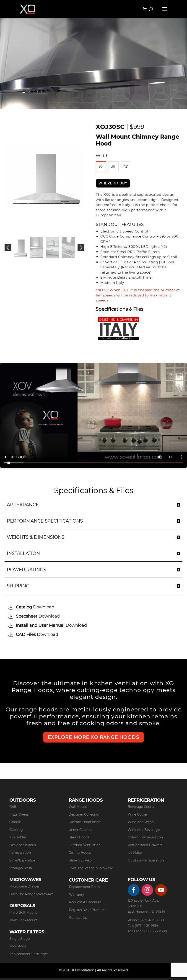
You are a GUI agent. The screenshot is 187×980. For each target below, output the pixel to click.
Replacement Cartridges (28, 954)
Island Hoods (79, 837)
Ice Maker (135, 853)
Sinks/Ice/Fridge (22, 860)
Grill (12, 807)
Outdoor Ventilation (85, 845)
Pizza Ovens (19, 814)
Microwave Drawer (24, 886)
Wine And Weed (140, 822)
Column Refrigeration (145, 837)
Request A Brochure (85, 902)
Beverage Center (141, 807)
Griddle (15, 822)
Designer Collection (84, 814)
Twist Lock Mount (23, 920)
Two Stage (17, 946)
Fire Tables (17, 837)
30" (101, 166)
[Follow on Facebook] (134, 890)
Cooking (16, 830)
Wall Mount (78, 807)
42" (125, 166)
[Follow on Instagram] (147, 890)
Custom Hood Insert (85, 822)
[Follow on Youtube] (161, 890)
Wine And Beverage (144, 830)
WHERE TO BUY (113, 183)
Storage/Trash (20, 868)
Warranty (76, 895)
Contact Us (78, 918)
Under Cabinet (80, 830)
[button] (8, 247)
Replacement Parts (84, 887)
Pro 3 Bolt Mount (23, 912)
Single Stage (19, 939)
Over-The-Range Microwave (91, 868)
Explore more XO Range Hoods (93, 737)
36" (113, 166)
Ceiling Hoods (80, 853)
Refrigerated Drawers (145, 845)
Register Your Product (87, 910)
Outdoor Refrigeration (146, 860)
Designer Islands (22, 845)
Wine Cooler (138, 814)
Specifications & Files (119, 309)
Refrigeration (20, 853)
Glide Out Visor (81, 860)
